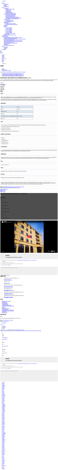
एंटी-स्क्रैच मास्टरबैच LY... (8, 279)
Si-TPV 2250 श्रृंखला (9, 30)
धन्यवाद (3, 60)
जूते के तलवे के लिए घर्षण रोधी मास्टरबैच (9, 39)
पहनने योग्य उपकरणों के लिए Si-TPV (9, 42)
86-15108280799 (10, 320)
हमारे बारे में (3, 3)
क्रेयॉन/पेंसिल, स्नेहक (7, 43)
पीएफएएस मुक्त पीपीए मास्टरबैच (10, 21)
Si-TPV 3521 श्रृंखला (9, 32)
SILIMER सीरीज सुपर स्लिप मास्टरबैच (11, 14)
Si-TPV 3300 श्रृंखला (9, 28)
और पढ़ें (1, 219)
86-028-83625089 (5, 320)
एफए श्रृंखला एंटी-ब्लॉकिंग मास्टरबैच (10, 16)
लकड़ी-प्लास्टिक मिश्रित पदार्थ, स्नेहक (9, 45)
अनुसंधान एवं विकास (4, 35)
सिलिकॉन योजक (6, 8)
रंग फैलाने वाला (6, 44)
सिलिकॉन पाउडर (11, 330)
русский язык (4, 58)
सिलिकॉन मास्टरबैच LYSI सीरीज (6, 70)
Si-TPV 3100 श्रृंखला (9, 27)
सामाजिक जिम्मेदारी (6, 6)
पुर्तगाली (3, 56)
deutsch (3, 57)
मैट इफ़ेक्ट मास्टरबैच (6, 34)
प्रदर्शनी (5, 48)
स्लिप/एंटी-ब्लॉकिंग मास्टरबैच (5, 308)
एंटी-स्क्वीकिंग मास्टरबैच (9, 12)
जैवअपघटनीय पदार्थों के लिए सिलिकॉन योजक (11, 24)
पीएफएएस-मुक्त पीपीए (6, 19)
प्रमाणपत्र (5, 5)
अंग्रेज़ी (3, 54)
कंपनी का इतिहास (6, 4)
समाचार (3, 46)
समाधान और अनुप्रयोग (5, 36)
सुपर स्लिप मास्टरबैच (34, 330)
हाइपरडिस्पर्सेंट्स (4, 311)
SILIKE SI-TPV (7, 283)
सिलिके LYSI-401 (2, 191)
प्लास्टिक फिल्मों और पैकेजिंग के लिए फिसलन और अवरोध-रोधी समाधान (13, 40)
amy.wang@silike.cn (6, 321)
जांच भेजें (1, 324)
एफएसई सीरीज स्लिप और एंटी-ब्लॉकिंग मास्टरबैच (12, 18)
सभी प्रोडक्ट (39, 330)
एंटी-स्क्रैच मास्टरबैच (8, 10)
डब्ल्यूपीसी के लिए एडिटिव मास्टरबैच (10, 13)
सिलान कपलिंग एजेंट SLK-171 (9, 290)
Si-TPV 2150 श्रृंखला (9, 29)
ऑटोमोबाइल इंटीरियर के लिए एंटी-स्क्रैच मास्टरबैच (10, 38)
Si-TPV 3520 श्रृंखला (9, 31)
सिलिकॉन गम (5, 25)
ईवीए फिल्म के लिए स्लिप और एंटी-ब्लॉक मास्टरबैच (12, 17)
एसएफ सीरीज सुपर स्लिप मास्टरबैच (10, 15)
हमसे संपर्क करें (4, 49)
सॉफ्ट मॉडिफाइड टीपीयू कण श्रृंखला (10, 33)
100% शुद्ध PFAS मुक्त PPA (9, 20)
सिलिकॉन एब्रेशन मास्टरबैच (4, 189)
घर (2, 2)
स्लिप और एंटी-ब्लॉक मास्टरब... (8, 286)
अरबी (3, 61)
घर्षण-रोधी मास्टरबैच (8, 11)
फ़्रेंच (2, 59)
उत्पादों (3, 7)
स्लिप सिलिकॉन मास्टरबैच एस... (9, 293)
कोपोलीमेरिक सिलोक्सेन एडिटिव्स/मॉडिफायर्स (8, 310)
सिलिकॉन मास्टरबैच (2, 190)
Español (3, 55)
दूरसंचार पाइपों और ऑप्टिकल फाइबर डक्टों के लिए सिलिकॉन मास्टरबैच (13, 41)
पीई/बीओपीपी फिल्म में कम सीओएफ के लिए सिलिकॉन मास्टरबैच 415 (11, 187)
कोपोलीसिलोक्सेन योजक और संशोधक (11, 23)
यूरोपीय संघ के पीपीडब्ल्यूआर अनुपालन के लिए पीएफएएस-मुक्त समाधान (13, 37)
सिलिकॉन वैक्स (6, 22)
